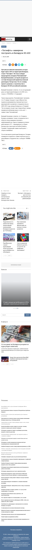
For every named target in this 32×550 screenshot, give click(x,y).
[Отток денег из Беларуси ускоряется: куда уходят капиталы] (16, 333)
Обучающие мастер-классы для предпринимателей (13, 514)
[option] (16, 290)
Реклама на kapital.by (16, 529)
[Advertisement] (16, 18)
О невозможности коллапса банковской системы (12, 508)
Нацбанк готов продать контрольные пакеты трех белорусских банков (7, 196)
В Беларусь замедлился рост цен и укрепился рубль (13, 471)
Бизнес (4, 46)
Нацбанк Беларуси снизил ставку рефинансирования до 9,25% (16, 446)
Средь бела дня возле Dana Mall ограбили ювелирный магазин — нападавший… (19, 359)
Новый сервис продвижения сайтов (9, 516)
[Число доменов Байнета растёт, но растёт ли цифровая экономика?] (23, 237)
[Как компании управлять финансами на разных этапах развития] (23, 216)
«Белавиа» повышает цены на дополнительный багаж (14, 456)
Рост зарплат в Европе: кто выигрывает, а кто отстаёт (13, 497)
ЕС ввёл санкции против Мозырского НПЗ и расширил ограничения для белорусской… (16, 303)
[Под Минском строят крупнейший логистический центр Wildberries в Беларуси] (9, 237)
